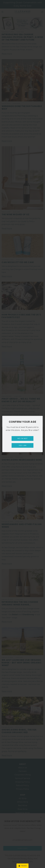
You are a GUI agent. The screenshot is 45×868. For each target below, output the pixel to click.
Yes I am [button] (22, 445)
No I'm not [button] (22, 438)
